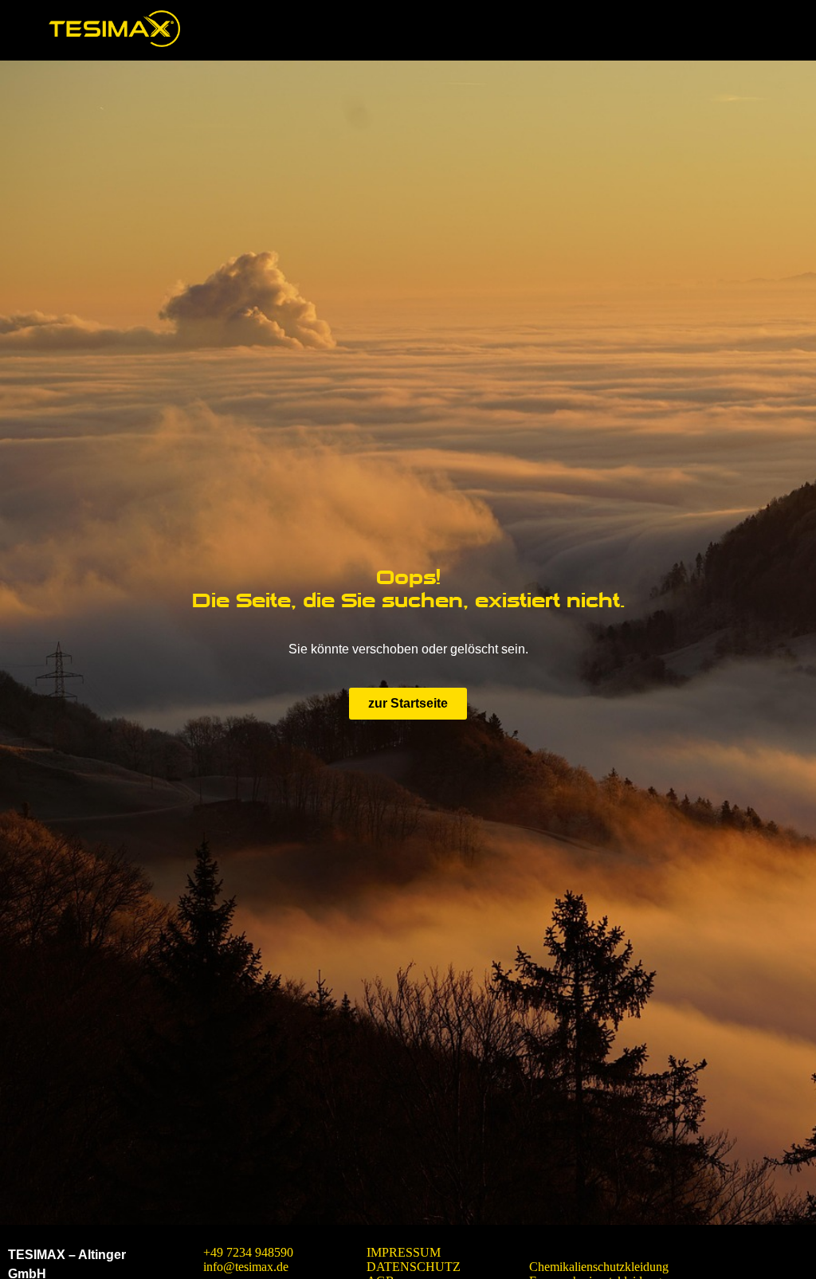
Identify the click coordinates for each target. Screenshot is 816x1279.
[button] (771, 30)
